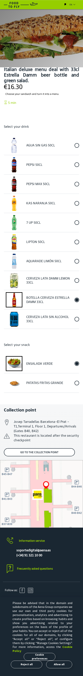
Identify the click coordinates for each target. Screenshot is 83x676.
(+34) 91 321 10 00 (29, 555)
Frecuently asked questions (35, 568)
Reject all (27, 664)
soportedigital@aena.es (33, 550)
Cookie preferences (39, 656)
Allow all (59, 664)
